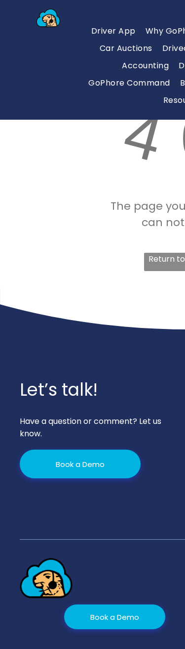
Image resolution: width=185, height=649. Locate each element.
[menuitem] (113, 31)
